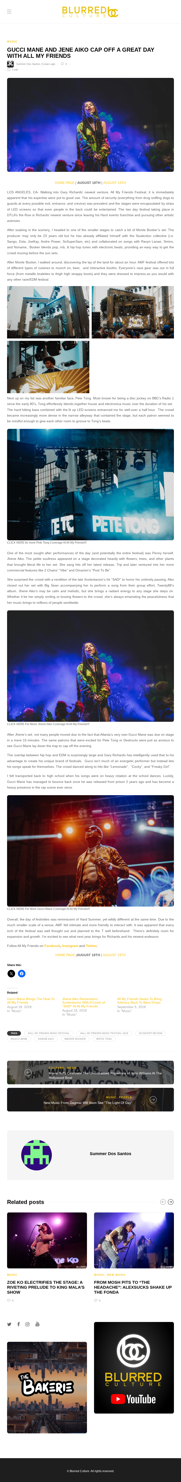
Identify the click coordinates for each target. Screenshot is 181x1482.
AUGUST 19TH (114, 183)
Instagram (70, 946)
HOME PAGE (64, 183)
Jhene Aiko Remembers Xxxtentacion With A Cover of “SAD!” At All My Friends (83, 1002)
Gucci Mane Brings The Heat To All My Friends (31, 1000)
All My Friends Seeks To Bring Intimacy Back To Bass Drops (139, 1000)
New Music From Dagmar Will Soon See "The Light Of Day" (88, 1103)
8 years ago (48, 64)
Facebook (52, 946)
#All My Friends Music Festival (49, 1033)
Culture (56, 1067)
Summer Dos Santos (28, 64)
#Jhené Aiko (46, 1039)
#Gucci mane (19, 1039)
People (125, 1097)
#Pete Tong (104, 1039)
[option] (47, 1257)
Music (12, 41)
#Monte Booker (75, 1039)
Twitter (91, 946)
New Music (116, 1274)
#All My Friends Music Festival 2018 (104, 1033)
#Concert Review (150, 1033)
